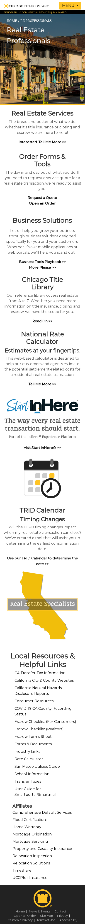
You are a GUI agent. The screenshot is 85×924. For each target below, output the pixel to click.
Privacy (64, 915)
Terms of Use (48, 920)
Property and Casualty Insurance (42, 849)
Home (22, 911)
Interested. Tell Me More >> (42, 142)
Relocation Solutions (31, 863)
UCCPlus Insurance (29, 878)
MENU (68, 5)
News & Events (41, 911)
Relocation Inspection (32, 856)
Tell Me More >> (42, 384)
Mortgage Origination (32, 834)
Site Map (48, 915)
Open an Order (42, 203)
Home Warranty (26, 827)
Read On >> (42, 321)
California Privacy (22, 920)
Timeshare (22, 870)
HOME (12, 20)
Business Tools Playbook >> (42, 262)
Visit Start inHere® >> (42, 447)
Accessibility (68, 920)
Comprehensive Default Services (42, 812)
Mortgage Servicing (30, 841)
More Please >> (42, 267)
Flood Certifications (29, 820)
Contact (62, 911)
